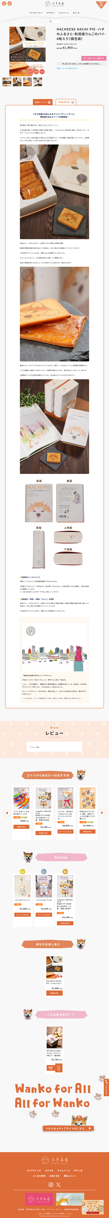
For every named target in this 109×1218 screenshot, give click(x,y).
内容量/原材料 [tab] (64, 102)
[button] (7, 813)
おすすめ (49, 1170)
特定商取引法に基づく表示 (35, 1209)
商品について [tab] (40, 102)
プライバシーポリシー (55, 1209)
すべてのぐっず (35, 12)
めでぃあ (76, 12)
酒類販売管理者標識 (71, 1209)
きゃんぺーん (64, 12)
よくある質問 (39, 1175)
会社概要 (21, 1209)
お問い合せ (54, 1175)
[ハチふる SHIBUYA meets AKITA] (54, 3)
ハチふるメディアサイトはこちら (65, 1128)
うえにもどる (106, 1089)
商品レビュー (70, 1175)
